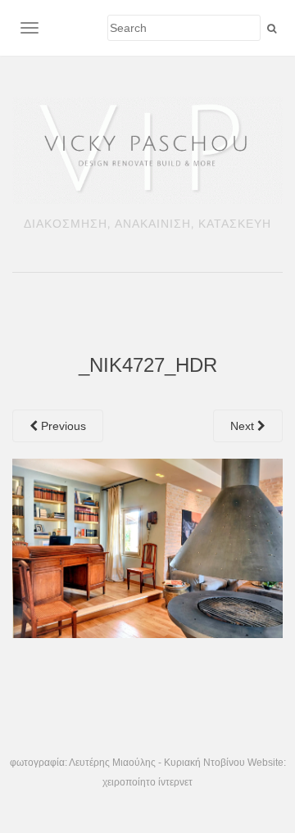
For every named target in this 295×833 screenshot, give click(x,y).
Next (243, 425)
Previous (62, 425)
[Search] (272, 28)
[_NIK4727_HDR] (147, 547)
